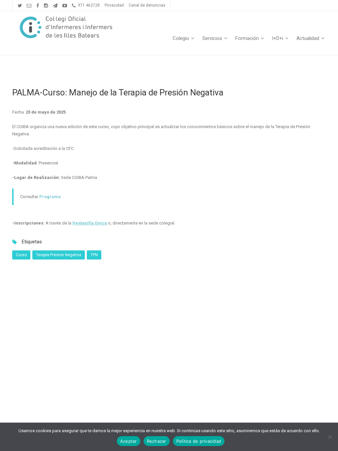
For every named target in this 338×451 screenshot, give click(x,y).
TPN (94, 255)
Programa (50, 196)
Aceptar (128, 441)
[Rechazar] (329, 437)
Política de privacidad (198, 441)
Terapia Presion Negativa (58, 255)
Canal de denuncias (147, 5)
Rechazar (156, 441)
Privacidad (114, 5)
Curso (21, 255)
